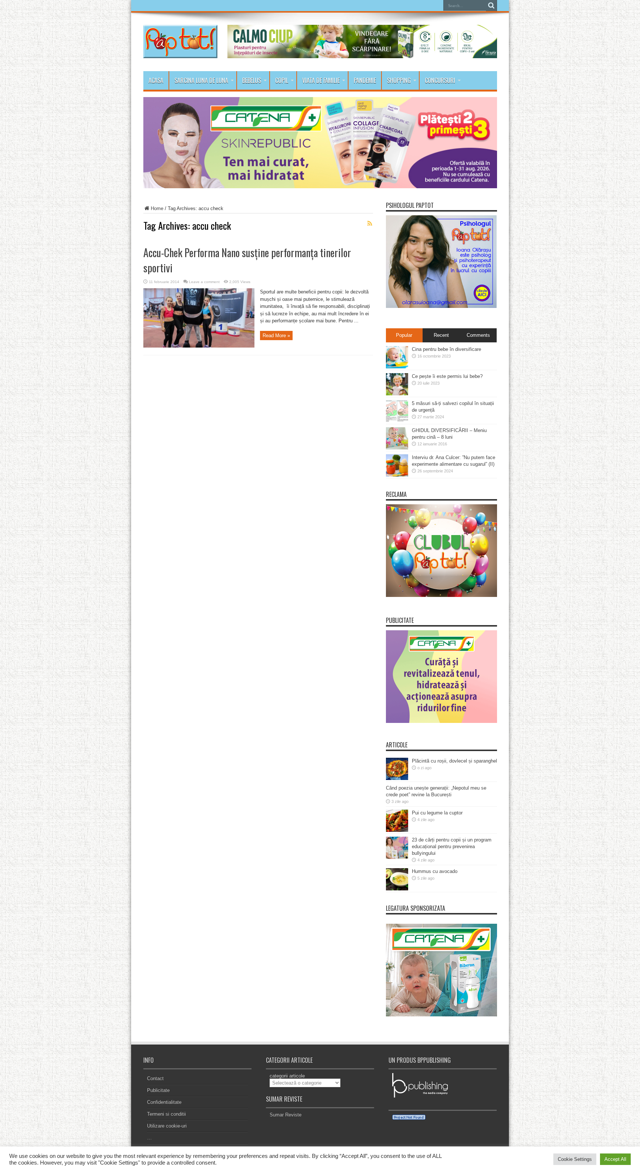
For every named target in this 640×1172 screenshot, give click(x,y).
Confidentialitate (164, 1102)
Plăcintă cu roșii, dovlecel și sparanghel (454, 761)
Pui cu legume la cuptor (437, 813)
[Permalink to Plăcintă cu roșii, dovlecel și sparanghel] (397, 778)
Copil (281, 80)
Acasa (156, 80)
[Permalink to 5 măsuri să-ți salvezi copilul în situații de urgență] (397, 421)
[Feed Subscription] (370, 223)
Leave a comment (204, 282)
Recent (441, 335)
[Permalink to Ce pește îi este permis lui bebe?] (397, 393)
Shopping (399, 80)
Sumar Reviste (285, 1115)
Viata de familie (321, 80)
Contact (155, 1078)
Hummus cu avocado (434, 871)
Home (157, 208)
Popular (404, 335)
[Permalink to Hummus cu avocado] (397, 889)
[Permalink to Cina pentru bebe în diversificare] (397, 366)
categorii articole (287, 1076)
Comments (478, 335)
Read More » (276, 335)
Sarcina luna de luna (201, 80)
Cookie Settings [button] (575, 1159)
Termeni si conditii (166, 1114)
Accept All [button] (615, 1159)
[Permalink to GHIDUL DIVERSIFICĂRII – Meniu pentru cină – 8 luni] (397, 448)
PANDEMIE (365, 80)
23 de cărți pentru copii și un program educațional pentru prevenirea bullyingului (451, 846)
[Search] (491, 5)
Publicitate (158, 1090)
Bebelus (251, 80)
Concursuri (440, 80)
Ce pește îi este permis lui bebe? (447, 376)
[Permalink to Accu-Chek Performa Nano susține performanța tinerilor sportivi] (198, 346)
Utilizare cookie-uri (167, 1126)
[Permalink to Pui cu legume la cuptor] (397, 830)
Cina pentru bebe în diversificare (446, 349)
